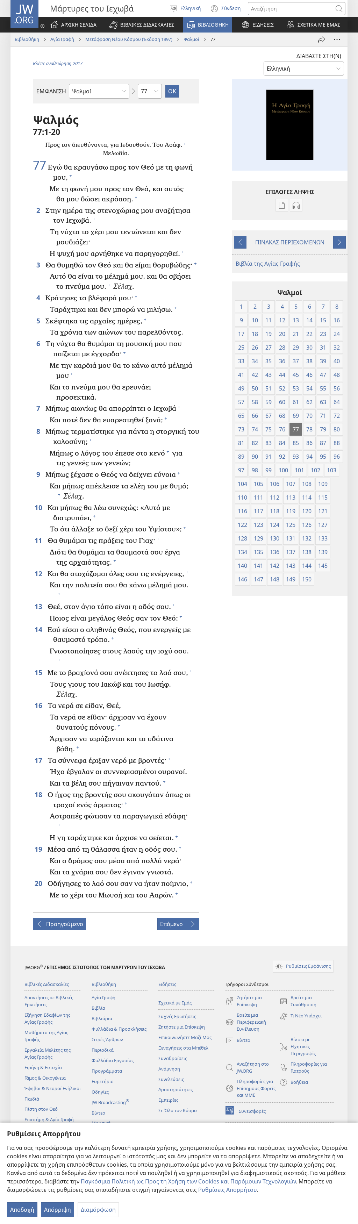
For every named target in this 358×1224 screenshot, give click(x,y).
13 (39, 606)
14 (39, 629)
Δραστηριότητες (175, 1089)
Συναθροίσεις (172, 1058)
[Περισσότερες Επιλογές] (337, 39)
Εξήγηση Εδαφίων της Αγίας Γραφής (47, 1018)
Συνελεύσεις (171, 1079)
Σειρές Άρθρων (107, 1039)
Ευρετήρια (103, 1081)
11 (39, 540)
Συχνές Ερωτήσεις (177, 1016)
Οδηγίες (100, 1092)
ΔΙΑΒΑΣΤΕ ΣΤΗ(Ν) (318, 56)
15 (39, 672)
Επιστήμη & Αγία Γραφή (49, 1119)
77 (39, 165)
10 (39, 507)
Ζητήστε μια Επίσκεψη (181, 1027)
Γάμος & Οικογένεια (45, 1078)
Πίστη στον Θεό (41, 1109)
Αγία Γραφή (62, 39)
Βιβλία (98, 1008)
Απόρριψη (57, 1210)
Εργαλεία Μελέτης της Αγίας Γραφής (47, 1053)
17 (39, 760)
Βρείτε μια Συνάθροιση (297, 1001)
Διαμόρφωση (98, 1210)
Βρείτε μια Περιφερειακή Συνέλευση (245, 1022)
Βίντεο (98, 1113)
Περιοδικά (103, 1050)
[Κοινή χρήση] (321, 39)
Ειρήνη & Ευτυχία (43, 1067)
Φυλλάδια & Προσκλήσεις (119, 1029)
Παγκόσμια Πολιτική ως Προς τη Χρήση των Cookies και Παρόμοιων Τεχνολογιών (188, 1181)
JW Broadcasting (110, 1102)
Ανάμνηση (169, 1069)
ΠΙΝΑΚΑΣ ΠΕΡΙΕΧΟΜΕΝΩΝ (289, 242)
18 (39, 794)
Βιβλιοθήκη (27, 39)
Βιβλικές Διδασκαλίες (46, 984)
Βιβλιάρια (102, 1018)
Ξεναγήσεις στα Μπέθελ (183, 1048)
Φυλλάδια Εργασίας (113, 1060)
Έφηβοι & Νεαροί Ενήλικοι (52, 1088)
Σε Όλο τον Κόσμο (177, 1110)
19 (39, 849)
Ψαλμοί (191, 39)
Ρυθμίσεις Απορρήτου (227, 1190)
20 (39, 883)
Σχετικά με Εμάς (175, 1003)
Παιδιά (31, 1099)
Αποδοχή (22, 1210)
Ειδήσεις (167, 984)
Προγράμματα (107, 1071)
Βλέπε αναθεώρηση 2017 (58, 63)
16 (39, 705)
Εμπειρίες (168, 1100)
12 (39, 573)
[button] (142, 25)
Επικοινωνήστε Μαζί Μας (185, 1037)
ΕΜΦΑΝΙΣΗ (51, 91)
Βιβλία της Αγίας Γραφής (268, 263)
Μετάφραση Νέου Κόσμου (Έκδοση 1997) (128, 39)
